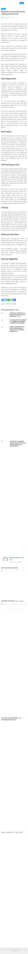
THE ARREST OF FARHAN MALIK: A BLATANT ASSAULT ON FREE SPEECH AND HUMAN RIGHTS (18, 443)
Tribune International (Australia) (13, 949)
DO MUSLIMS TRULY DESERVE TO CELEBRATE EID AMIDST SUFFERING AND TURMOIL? (18, 321)
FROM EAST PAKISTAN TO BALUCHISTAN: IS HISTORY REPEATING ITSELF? (17, 314)
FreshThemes (14, 951)
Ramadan (14, 303)
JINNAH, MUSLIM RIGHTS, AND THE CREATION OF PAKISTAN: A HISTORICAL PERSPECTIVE (17, 329)
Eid (3, 303)
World (3, 8)
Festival (8, 303)
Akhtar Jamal (7, 17)
